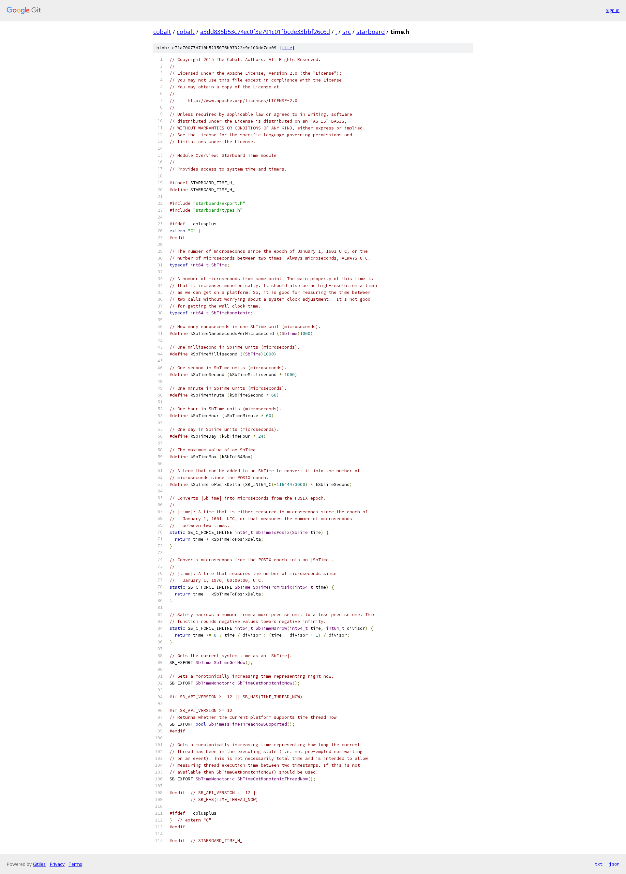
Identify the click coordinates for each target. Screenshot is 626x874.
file (287, 48)
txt (599, 864)
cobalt (162, 32)
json (614, 864)
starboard (370, 32)
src (346, 32)
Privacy (57, 864)
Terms (75, 864)
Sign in (612, 10)
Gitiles (39, 864)
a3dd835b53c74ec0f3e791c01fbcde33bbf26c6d (265, 32)
